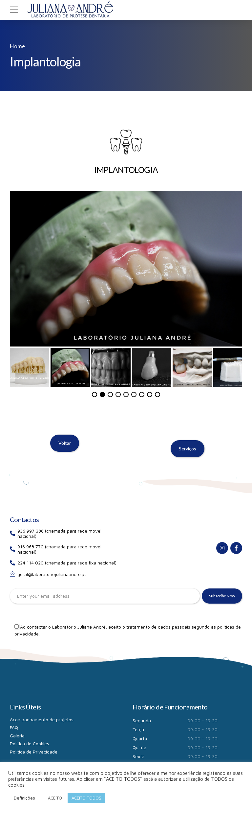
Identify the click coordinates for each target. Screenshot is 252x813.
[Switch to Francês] (126, 755)
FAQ (14, 694)
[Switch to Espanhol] (138, 755)
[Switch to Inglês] (113, 755)
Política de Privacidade (33, 718)
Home (17, 46)
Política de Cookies (29, 710)
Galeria (17, 702)
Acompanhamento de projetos (42, 686)
